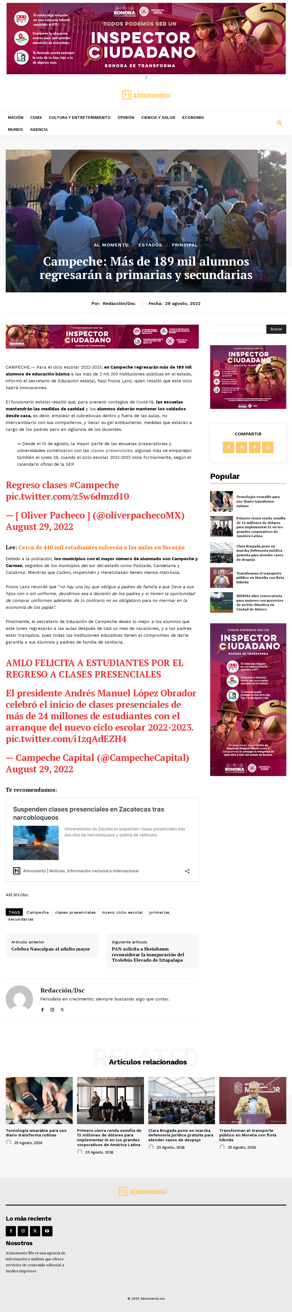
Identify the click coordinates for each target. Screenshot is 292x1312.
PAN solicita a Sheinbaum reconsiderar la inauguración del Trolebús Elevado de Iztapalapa (148, 954)
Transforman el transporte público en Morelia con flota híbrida (260, 577)
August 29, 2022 (40, 527)
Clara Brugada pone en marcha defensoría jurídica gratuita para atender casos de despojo (259, 553)
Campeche (38, 912)
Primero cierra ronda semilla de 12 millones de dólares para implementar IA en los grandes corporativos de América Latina (260, 527)
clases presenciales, (112, 450)
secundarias (21, 919)
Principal (185, 245)
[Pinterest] (254, 447)
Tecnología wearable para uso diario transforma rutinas (258, 501)
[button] (255, 123)
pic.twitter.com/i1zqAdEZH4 (66, 739)
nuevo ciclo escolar (122, 912)
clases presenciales (75, 912)
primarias (159, 912)
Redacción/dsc (119, 303)
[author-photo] (9, 1142)
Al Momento (111, 245)
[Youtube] (47, 1231)
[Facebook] (42, 1008)
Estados (150, 245)
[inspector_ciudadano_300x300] (248, 407)
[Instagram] (52, 1008)
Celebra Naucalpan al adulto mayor (50, 949)
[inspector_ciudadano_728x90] (102, 347)
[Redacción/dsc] (19, 998)
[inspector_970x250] (146, 38)
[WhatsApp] (267, 447)
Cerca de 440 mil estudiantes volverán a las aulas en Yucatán (101, 547)
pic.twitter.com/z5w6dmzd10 (67, 496)
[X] (62, 1008)
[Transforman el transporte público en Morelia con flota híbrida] (221, 577)
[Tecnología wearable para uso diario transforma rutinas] (221, 501)
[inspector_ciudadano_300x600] (248, 774)
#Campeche (94, 485)
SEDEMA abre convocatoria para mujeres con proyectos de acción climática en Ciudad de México (259, 602)
